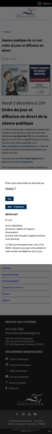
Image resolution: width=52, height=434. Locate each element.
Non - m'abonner (16, 206)
